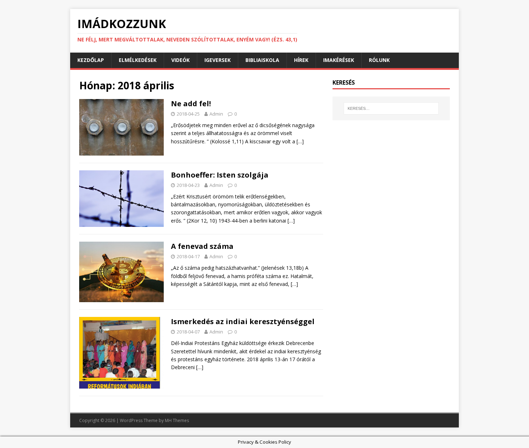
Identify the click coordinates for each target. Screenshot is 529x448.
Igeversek (217, 60)
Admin (216, 114)
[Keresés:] (391, 108)
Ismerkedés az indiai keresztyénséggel (243, 321)
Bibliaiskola (262, 60)
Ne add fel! (191, 103)
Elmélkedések (138, 60)
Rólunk (379, 60)
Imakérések (338, 60)
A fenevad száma (202, 246)
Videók (180, 60)
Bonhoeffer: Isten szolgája (219, 175)
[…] (300, 141)
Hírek (301, 60)
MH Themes (177, 420)
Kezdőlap (90, 60)
